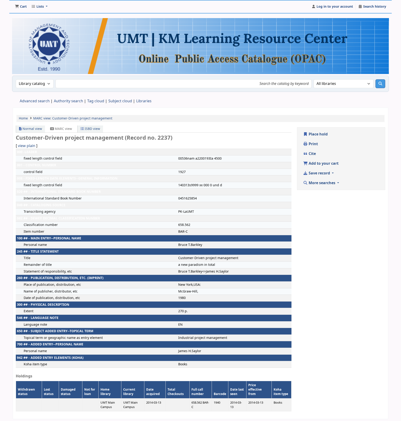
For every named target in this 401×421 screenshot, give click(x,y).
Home (23, 118)
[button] (21, 6)
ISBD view (92, 128)
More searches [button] (322, 183)
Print (313, 144)
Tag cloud (95, 101)
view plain (26, 146)
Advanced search (35, 101)
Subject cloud (120, 101)
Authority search (68, 101)
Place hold (318, 134)
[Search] (380, 83)
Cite (312, 154)
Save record (319, 173)
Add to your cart (323, 163)
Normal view (32, 128)
